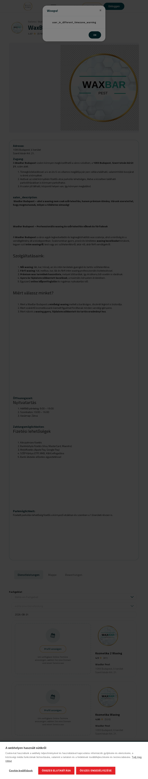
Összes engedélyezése (96, 770)
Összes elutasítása (56, 770)
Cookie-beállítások (21, 770)
